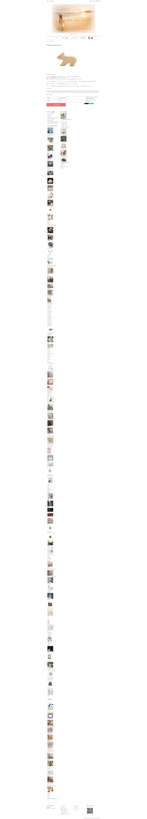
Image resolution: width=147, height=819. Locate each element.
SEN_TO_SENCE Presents (51, 126)
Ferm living (49, 296)
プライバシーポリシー (77, 808)
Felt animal (49, 321)
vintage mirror (49, 719)
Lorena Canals (49, 474)
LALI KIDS (49, 116)
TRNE (48, 695)
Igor (48, 360)
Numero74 (49, 540)
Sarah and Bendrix (50, 677)
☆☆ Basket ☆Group (64, 123)
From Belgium (49, 324)
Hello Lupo (49, 362)
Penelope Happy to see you (52, 576)
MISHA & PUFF (49, 531)
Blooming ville (50, 184)
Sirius (48, 652)
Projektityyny (49, 633)
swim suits (49, 661)
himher (48, 352)
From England (49, 317)
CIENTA (48, 223)
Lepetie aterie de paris (50, 436)
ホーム (57, 37)
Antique (48, 144)
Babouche (49, 151)
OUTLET (48, 794)
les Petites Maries (50, 445)
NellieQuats (49, 557)
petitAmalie (49, 592)
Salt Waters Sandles (50, 678)
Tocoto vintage (49, 446)
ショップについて (74, 37)
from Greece (49, 318)
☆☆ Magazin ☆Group (64, 156)
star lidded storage (50, 668)
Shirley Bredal (49, 643)
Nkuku (48, 546)
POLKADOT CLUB (50, 608)
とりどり (48, 793)
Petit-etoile (49, 590)
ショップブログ (63, 812)
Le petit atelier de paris (51, 419)
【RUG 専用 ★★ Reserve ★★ (52, 125)
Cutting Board (49, 233)
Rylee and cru (49, 632)
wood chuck (49, 759)
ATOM (77, 809)
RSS (74, 809)
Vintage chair (49, 733)
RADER (48, 623)
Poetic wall (49, 606)
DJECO (48, 255)
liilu (48, 461)
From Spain (49, 310)
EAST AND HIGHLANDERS (51, 265)
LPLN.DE (48, 454)
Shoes (48, 645)
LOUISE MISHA (49, 412)
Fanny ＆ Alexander (50, 332)
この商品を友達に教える (89, 98)
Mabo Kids (49, 492)
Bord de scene (50, 191)
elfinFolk (48, 275)
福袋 (48, 797)
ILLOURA (48, 351)
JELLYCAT (49, 356)
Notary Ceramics (50, 553)
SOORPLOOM (49, 679)
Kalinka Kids (49, 392)
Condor (48, 220)
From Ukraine (49, 325)
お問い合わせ (83, 37)
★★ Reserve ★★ (50, 120)
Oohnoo (48, 560)
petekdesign (49, 583)
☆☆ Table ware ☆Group (65, 127)
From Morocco (49, 322)
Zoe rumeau (49, 775)
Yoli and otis (49, 784)
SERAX (48, 642)
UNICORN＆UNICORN (51, 726)
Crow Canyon (49, 248)
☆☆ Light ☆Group (64, 142)
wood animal (51, 41)
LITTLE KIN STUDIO (50, 475)
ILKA (48, 342)
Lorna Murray (49, 403)
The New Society (50, 711)
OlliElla (48, 567)
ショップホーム (63, 805)
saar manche (49, 659)
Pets (48, 616)
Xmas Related (49, 767)
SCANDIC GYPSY (50, 688)
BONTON (48, 175)
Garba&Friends (49, 334)
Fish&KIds (49, 306)
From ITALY (49, 313)
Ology (48, 556)
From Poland (49, 315)
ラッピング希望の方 (50, 113)
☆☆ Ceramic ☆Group (64, 126)
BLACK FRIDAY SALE (64, 166)
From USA (49, 314)
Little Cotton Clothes (50, 435)
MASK (48, 499)
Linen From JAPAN (50, 363)
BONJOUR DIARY (50, 168)
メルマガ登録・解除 (64, 811)
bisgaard (48, 160)
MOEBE (48, 512)
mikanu (48, 484)
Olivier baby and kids (50, 554)
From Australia (49, 307)
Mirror (48, 524)
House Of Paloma (50, 353)
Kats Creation (49, 385)
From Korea (49, 115)
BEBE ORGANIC (50, 170)
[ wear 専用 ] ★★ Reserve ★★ (52, 121)
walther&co (49, 768)
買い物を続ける (87, 101)
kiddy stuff (49, 395)
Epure (48, 274)
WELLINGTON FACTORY (51, 785)
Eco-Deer (48, 264)
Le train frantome (50, 410)
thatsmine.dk (49, 703)
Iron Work (49, 466)
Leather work (49, 426)
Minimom (48, 485)
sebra (48, 687)
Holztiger (48, 359)
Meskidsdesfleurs (50, 489)
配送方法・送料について (64, 809)
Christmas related (50, 226)
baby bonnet (49, 167)
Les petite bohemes (50, 444)
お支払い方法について (64, 808)
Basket (48, 152)
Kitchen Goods (49, 391)
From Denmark (50, 303)
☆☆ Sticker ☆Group (64, 134)
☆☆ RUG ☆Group (64, 149)
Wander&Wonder (50, 749)
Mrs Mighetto (49, 476)
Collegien (48, 222)
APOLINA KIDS (49, 135)
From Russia (49, 304)
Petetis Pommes (49, 609)
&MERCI (48, 136)
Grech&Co (49, 335)
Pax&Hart (49, 599)
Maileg (48, 488)
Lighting (48, 348)
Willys (48, 752)
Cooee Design (49, 213)
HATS (48, 355)
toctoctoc (48, 710)
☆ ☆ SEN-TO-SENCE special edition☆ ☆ (66, 120)
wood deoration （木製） (51, 751)
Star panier (49, 635)
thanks (62, 165)
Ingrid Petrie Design (50, 370)
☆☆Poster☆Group (64, 124)
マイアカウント (76, 805)
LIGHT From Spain (50, 396)
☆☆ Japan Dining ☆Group (66, 162)
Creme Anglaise (50, 206)
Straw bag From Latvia (51, 669)
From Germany (49, 311)
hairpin (48, 349)
